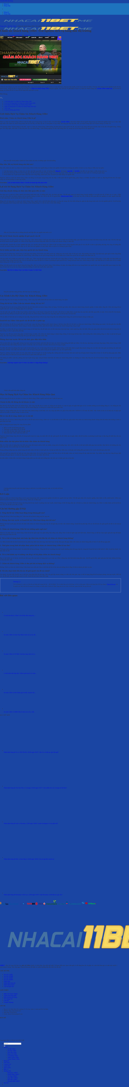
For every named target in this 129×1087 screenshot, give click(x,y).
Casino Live (7, 1064)
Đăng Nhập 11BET (13, 1074)
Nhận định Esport (9, 985)
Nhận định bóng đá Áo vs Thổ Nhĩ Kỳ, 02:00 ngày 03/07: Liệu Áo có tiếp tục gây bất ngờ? (31, 752)
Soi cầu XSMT (8, 978)
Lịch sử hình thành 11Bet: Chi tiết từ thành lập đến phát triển (27, 182)
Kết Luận (7, 108)
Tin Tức (6, 1083)
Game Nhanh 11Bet (13, 1059)
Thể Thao (7, 1062)
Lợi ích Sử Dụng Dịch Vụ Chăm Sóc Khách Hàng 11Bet (20, 103)
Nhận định (7, 981)
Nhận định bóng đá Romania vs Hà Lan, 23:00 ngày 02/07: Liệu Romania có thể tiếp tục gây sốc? (33, 894)
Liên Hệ (6, 1000)
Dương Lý (27, 35)
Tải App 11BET (12, 1076)
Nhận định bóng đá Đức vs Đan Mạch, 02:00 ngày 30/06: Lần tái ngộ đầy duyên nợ (29, 859)
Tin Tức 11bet (12, 26)
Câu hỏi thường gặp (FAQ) (12, 110)
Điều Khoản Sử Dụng (10, 997)
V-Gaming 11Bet (13, 1055)
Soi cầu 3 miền (8, 974)
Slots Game (7, 1067)
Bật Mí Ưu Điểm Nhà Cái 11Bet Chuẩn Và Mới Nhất (24, 270)
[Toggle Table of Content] (1, 98)
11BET (6, 1047)
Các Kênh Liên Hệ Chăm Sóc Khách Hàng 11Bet (18, 105)
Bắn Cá (6, 1069)
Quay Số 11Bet (12, 1054)
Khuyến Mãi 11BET (14, 1081)
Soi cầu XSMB (8, 976)
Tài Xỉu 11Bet (12, 1050)
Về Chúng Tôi (8, 999)
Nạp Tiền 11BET (13, 1078)
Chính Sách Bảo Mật (10, 995)
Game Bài (7, 1066)
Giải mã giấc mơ (9, 986)
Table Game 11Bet (13, 1057)
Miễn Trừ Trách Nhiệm (11, 994)
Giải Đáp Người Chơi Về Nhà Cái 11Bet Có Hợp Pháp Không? (27, 362)
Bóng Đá (6, 1061)
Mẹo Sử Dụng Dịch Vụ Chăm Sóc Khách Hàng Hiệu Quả (20, 106)
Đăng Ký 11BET (13, 1072)
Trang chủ (3, 26)
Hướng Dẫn (7, 1071)
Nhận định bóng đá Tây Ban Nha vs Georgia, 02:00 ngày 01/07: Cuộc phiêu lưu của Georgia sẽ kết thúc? (35, 788)
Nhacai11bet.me (111, 584)
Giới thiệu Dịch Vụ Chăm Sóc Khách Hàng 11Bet (18, 101)
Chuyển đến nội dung (6, 1)
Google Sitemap (8, 1002)
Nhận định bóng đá (9, 983)
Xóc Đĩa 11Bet (12, 1052)
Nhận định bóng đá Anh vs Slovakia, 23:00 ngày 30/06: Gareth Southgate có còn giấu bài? (31, 823)
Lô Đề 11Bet (11, 1049)
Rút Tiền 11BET (12, 1079)
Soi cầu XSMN (8, 979)
